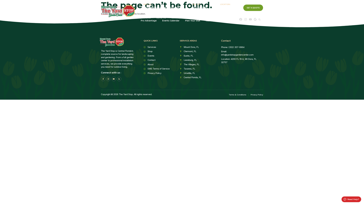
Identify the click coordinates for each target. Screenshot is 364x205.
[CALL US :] (188, 5)
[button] (259, 19)
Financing (217, 17)
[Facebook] (240, 19)
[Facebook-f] (103, 79)
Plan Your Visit (192, 20)
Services (176, 17)
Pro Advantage (149, 20)
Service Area (196, 17)
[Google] (255, 19)
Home (147, 17)
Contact (227, 20)
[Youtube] (250, 19)
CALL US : (196, 4)
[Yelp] (119, 79)
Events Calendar (170, 20)
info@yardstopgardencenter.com (161, 7)
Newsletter (211, 20)
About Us (161, 17)
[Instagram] (245, 19)
